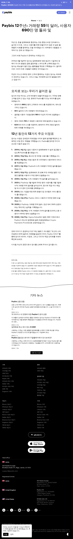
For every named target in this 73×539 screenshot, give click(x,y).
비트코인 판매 (41, 368)
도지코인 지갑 (41, 392)
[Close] (70, 2)
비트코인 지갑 (41, 380)
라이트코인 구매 (7, 376)
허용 (5, 534)
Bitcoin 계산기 (6, 404)
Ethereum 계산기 (7, 407)
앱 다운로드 (61, 12)
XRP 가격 (40, 412)
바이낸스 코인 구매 (8, 386)
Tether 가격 (40, 427)
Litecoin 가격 (41, 409)
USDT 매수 (5, 373)
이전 (61, 2)
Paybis (23, 55)
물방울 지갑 (40, 395)
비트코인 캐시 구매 (8, 381)
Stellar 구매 (5, 384)
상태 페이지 (38, 434)
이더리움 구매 (6, 371)
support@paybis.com (10, 471)
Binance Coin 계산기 (8, 420)
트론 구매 (5, 389)
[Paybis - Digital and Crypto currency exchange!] (7, 12)
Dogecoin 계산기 (7, 422)
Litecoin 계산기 (7, 409)
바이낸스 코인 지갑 (42, 382)
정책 (11, 534)
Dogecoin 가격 (41, 422)
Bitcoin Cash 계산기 (8, 414)
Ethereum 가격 (41, 407)
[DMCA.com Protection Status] (36, 535)
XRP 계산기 (5, 412)
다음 (66, 2)
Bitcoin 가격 (41, 404)
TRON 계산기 (6, 425)
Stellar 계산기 (6, 417)
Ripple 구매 (5, 378)
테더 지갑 (40, 387)
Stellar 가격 (40, 417)
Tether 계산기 (6, 427)
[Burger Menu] (69, 12)
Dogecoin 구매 (7, 391)
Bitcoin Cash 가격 (42, 414)
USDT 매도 (40, 371)
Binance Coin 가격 (43, 420)
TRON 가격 (40, 425)
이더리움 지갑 (41, 385)
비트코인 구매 (6, 368)
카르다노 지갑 (41, 390)
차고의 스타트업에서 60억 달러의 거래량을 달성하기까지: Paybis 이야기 (36, 232)
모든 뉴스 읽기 (36, 353)
